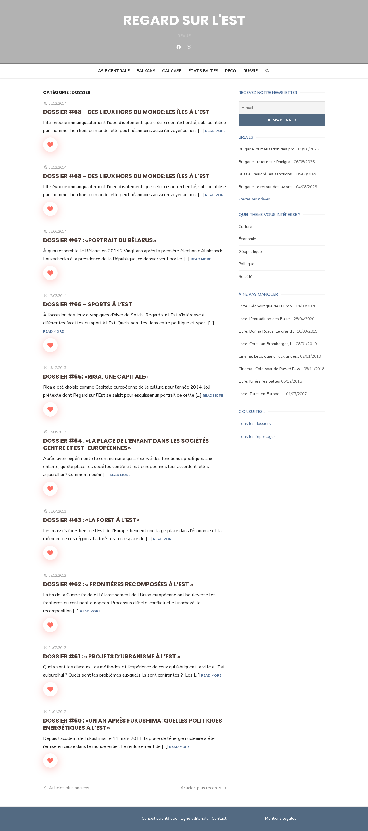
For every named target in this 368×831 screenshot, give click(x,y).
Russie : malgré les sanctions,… (267, 174)
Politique (246, 264)
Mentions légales (280, 818)
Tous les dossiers (255, 423)
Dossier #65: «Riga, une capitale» (95, 376)
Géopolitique (250, 251)
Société (245, 276)
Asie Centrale (114, 71)
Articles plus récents (201, 788)
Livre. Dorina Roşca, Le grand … (267, 331)
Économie (247, 239)
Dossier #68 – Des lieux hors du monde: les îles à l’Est (126, 112)
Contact (219, 818)
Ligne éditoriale (195, 818)
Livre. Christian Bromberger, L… (267, 344)
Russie (250, 71)
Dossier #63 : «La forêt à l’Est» (91, 520)
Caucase (171, 71)
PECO (230, 71)
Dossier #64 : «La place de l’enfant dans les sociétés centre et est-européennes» (126, 444)
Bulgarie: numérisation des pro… (268, 149)
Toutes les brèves (254, 199)
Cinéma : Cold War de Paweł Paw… (270, 369)
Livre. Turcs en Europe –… (262, 394)
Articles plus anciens (69, 788)
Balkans (146, 71)
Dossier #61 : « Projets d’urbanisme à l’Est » (111, 656)
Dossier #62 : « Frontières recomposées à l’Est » (118, 584)
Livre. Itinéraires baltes (259, 381)
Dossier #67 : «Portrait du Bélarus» (99, 240)
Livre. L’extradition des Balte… (265, 319)
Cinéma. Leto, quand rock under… (269, 356)
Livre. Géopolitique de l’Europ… (266, 306)
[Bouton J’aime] (50, 144)
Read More (215, 131)
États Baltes (203, 71)
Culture (245, 226)
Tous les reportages (257, 436)
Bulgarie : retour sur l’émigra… (266, 162)
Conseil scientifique (159, 818)
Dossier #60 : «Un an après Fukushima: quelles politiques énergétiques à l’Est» (132, 724)
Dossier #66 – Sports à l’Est (87, 304)
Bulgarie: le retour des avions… (267, 187)
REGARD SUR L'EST (184, 20)
